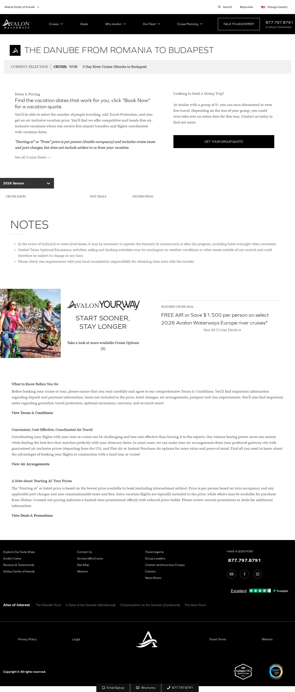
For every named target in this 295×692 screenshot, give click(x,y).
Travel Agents (154, 552)
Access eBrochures (90, 558)
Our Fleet (149, 24)
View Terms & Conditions (32, 413)
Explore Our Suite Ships (19, 552)
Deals (84, 24)
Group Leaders (155, 558)
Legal (76, 639)
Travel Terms (217, 639)
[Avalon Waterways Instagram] (257, 574)
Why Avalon (113, 24)
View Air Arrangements (30, 464)
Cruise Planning (187, 24)
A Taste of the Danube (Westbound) (91, 605)
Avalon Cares (12, 558)
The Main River (195, 605)
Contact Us (84, 552)
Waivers (82, 571)
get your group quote (224, 141)
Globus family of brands (20, 7)
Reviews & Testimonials (18, 565)
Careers (150, 571)
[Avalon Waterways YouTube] (231, 574)
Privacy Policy (27, 639)
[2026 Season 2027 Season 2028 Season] (27, 183)
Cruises (54, 24)
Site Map (83, 565)
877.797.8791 (279, 22)
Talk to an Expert (238, 24)
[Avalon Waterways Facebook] (244, 574)
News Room (153, 578)
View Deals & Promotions (32, 515)
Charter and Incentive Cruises (165, 565)
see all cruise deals (221, 330)
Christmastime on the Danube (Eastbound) (150, 605)
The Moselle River (48, 605)
